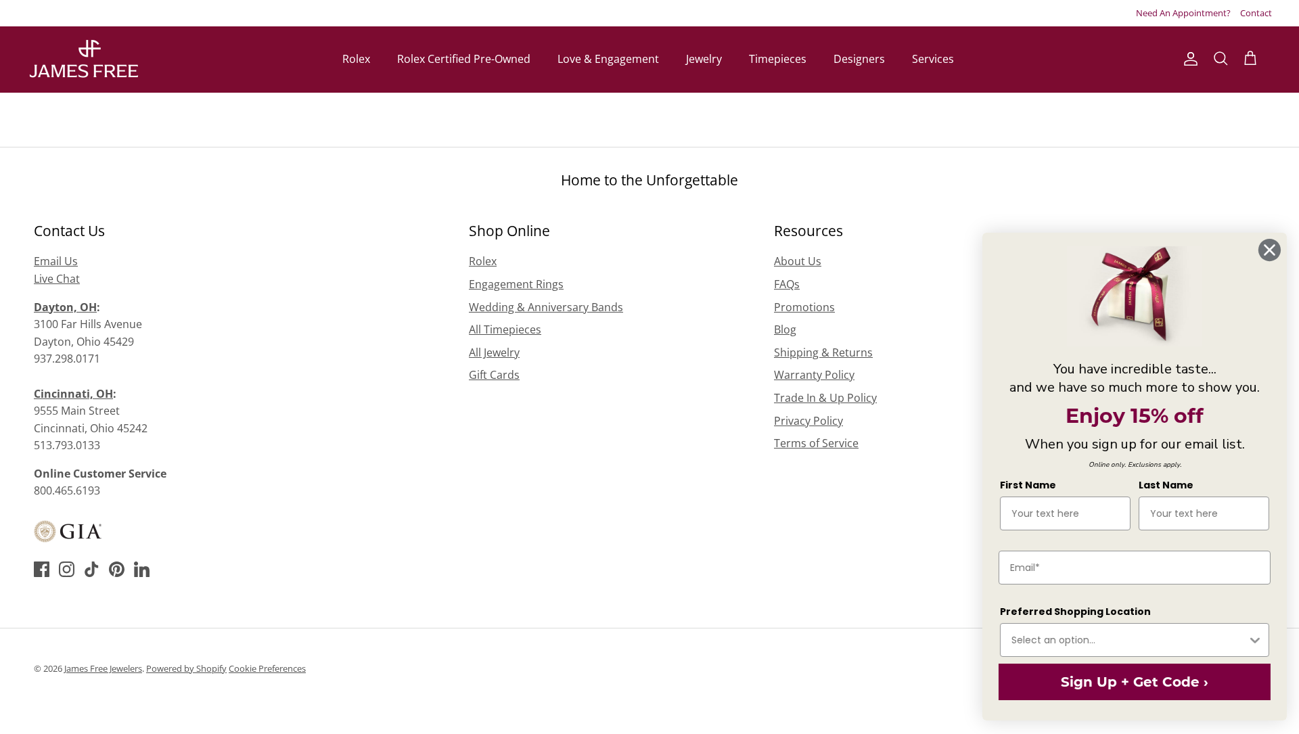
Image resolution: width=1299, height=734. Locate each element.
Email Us (56, 261)
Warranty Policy (814, 374)
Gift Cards (494, 374)
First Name (1027, 485)
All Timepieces (505, 329)
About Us (797, 261)
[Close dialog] (1268, 250)
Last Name (1164, 485)
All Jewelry (494, 352)
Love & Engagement (608, 58)
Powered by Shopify (186, 668)
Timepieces (777, 58)
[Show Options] (1254, 640)
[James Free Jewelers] (83, 59)
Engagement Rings (516, 284)
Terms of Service (816, 443)
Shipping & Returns (823, 352)
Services (933, 58)
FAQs (787, 284)
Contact (1256, 13)
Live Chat (57, 278)
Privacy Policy (808, 420)
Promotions (804, 307)
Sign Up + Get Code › (1133, 682)
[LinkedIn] (142, 569)
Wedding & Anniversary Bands (546, 307)
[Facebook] (41, 569)
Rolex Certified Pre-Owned (463, 58)
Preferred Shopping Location (1074, 611)
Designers (859, 58)
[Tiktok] (91, 569)
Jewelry (704, 58)
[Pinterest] (116, 569)
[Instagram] (66, 569)
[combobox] (1128, 640)
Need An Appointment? (1183, 13)
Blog (785, 329)
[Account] (1188, 59)
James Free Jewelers (103, 668)
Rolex (356, 58)
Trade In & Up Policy (825, 397)
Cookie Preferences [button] (267, 668)
